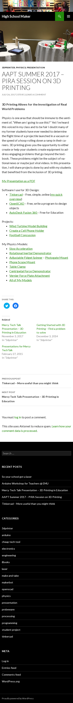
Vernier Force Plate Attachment (29, 275)
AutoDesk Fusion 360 (23, 212)
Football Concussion (22, 235)
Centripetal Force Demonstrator (30, 271)
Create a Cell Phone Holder (26, 230)
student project (11, 629)
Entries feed (9, 667)
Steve (20, 94)
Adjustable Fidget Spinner (25, 257)
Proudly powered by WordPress (18, 698)
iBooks (6, 562)
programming (9, 623)
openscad (7, 589)
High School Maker (16, 16)
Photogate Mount (56, 257)
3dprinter (8, 67)
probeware (8, 609)
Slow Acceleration (21, 248)
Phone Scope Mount (22, 262)
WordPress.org (11, 681)
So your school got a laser (17, 476)
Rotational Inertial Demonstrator (30, 253)
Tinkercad (16, 194)
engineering (9, 555)
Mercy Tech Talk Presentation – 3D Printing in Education (14, 328)
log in (17, 417)
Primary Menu (68, 16)
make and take (10, 575)
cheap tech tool (11, 541)
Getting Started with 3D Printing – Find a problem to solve (50, 328)
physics (21, 67)
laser (4, 568)
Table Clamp (17, 266)
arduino (6, 535)
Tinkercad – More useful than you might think (30, 381)
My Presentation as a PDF (18, 181)
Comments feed (11, 674)
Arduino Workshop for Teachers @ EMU (25, 483)
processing (8, 616)
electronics (8, 548)
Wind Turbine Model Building (28, 226)
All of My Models (20, 280)
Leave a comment (35, 94)
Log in (5, 661)
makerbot (7, 582)
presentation (36, 67)
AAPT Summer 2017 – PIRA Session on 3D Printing (32, 497)
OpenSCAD (16, 203)
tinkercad (7, 636)
